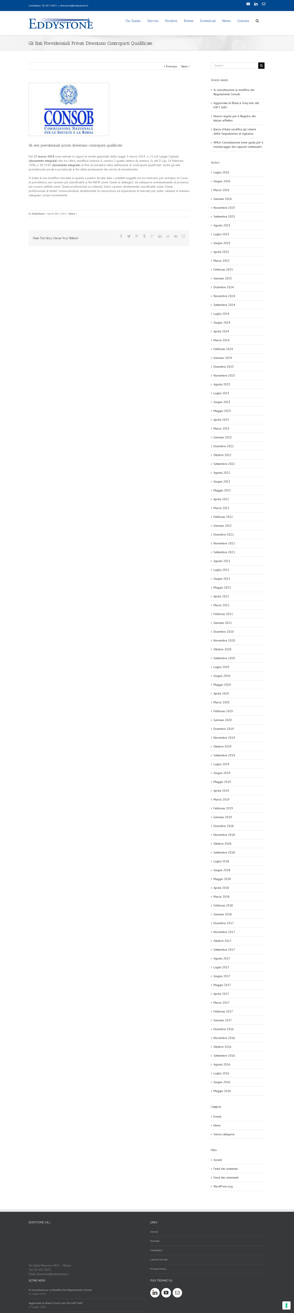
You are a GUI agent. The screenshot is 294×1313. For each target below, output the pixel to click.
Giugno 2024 (222, 322)
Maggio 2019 (222, 782)
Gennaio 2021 (223, 623)
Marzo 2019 (221, 799)
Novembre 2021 (224, 543)
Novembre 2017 (224, 932)
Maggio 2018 (222, 879)
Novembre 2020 (224, 640)
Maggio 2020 (222, 685)
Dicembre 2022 (224, 446)
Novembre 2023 (224, 375)
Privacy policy (158, 1268)
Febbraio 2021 (223, 614)
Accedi (218, 1160)
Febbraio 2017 (223, 1011)
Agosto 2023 (222, 384)
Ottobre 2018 (222, 844)
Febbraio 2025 (223, 269)
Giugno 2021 (222, 579)
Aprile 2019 (221, 791)
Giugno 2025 (222, 243)
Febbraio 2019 (223, 808)
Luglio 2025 (221, 234)
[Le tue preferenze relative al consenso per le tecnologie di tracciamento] (286, 1305)
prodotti (154, 1241)
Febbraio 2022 (223, 517)
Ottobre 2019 (222, 746)
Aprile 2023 (221, 420)
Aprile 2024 (221, 331)
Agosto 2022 (222, 473)
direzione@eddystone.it (74, 5)
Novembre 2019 (224, 738)
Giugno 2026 (222, 181)
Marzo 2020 (221, 702)
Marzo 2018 (221, 897)
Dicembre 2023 (224, 367)
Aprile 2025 (221, 252)
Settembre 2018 (224, 852)
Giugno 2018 (222, 870)
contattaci (156, 1250)
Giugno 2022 (222, 481)
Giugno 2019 (222, 773)
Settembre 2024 (224, 305)
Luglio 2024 (221, 314)
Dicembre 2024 (224, 287)
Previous (171, 66)
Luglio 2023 (221, 393)
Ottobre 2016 (222, 1047)
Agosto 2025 (222, 225)
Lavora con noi (159, 1259)
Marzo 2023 (221, 428)
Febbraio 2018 (223, 905)
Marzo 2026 (221, 190)
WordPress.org (223, 1186)
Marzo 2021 (221, 605)
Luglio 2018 (221, 861)
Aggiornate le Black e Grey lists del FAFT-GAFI (56, 1303)
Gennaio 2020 (223, 720)
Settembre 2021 (224, 552)
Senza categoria (224, 1134)
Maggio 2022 (222, 490)
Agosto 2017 (222, 958)
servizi (154, 1231)
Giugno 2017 (222, 976)
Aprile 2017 (221, 994)
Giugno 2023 (222, 402)
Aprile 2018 (221, 888)
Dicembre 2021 (224, 534)
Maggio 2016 (222, 1091)
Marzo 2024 (221, 340)
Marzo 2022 (221, 508)
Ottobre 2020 (222, 649)
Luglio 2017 (221, 967)
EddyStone (38, 213)
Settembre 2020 (224, 658)
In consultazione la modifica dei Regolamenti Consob (60, 1289)
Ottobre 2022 (222, 455)
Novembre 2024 (224, 296)
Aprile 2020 (221, 693)
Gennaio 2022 (223, 526)
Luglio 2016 (221, 1073)
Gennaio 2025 (223, 278)
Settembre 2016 (224, 1056)
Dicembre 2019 (224, 729)
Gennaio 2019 (223, 817)
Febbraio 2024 (223, 349)
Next (184, 66)
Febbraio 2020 (223, 711)
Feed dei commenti (226, 1177)
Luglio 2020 (221, 667)
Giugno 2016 (222, 1082)
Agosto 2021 (222, 561)
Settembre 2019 (224, 755)
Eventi (217, 1116)
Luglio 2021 (221, 570)
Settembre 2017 (224, 950)
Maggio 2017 (222, 985)
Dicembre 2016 (224, 1029)
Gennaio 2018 (223, 914)
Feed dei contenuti (226, 1169)
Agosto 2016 (222, 1064)
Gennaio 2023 (223, 437)
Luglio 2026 (221, 172)
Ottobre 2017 (222, 941)
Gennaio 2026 (223, 199)
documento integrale (42, 161)
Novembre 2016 (224, 1038)
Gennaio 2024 (223, 358)
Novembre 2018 (224, 835)
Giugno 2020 (222, 676)
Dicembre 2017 (224, 923)
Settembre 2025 (224, 216)
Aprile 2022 (221, 499)
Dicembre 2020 (224, 632)
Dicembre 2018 (224, 826)
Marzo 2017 (221, 1003)
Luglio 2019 (221, 764)
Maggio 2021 (222, 587)
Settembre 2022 (224, 464)
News (72, 213)
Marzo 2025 (221, 261)
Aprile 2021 (221, 596)
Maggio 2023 (222, 411)
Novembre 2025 (224, 208)
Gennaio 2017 (223, 1020)
